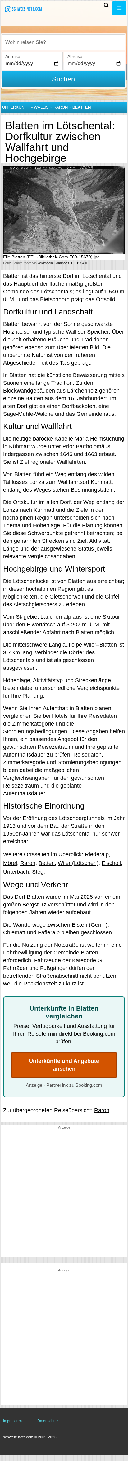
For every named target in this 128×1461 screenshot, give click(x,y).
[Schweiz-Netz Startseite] (23, 9)
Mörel (10, 863)
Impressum (12, 1421)
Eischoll (111, 863)
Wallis (41, 107)
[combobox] (63, 42)
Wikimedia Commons (53, 263)
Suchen (63, 79)
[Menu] (119, 8)
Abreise (74, 56)
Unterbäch (16, 872)
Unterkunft (15, 107)
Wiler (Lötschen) (78, 863)
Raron (60, 107)
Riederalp (97, 854)
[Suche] (106, 5)
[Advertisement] (64, 1193)
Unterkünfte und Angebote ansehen (64, 1065)
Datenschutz (47, 1421)
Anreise (12, 56)
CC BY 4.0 (79, 263)
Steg (37, 872)
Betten (47, 863)
